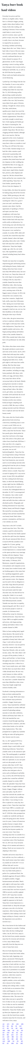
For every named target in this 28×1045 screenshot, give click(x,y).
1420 (21, 1028)
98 (16, 1026)
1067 (21, 1043)
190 (16, 1028)
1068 (8, 1041)
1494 (4, 1030)
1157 (20, 1026)
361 (17, 1032)
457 (8, 1043)
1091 (22, 1024)
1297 (8, 1036)
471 (3, 1036)
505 (8, 1026)
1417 (12, 1034)
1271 (8, 1024)
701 (18, 1041)
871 (21, 1032)
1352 (17, 1024)
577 (3, 1028)
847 (22, 1041)
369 (17, 1039)
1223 (4, 1041)
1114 (4, 1039)
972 (3, 1026)
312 (18, 1030)
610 (22, 1030)
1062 (8, 1030)
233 (3, 1032)
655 (8, 1039)
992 (8, 1034)
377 (17, 1034)
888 (13, 1036)
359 (21, 1034)
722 (13, 1041)
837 (3, 1043)
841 (12, 1026)
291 (13, 1032)
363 (13, 1024)
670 (3, 1034)
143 (3, 1024)
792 (12, 1028)
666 (12, 1039)
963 (21, 1039)
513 (17, 1036)
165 (13, 1030)
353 (17, 1043)
